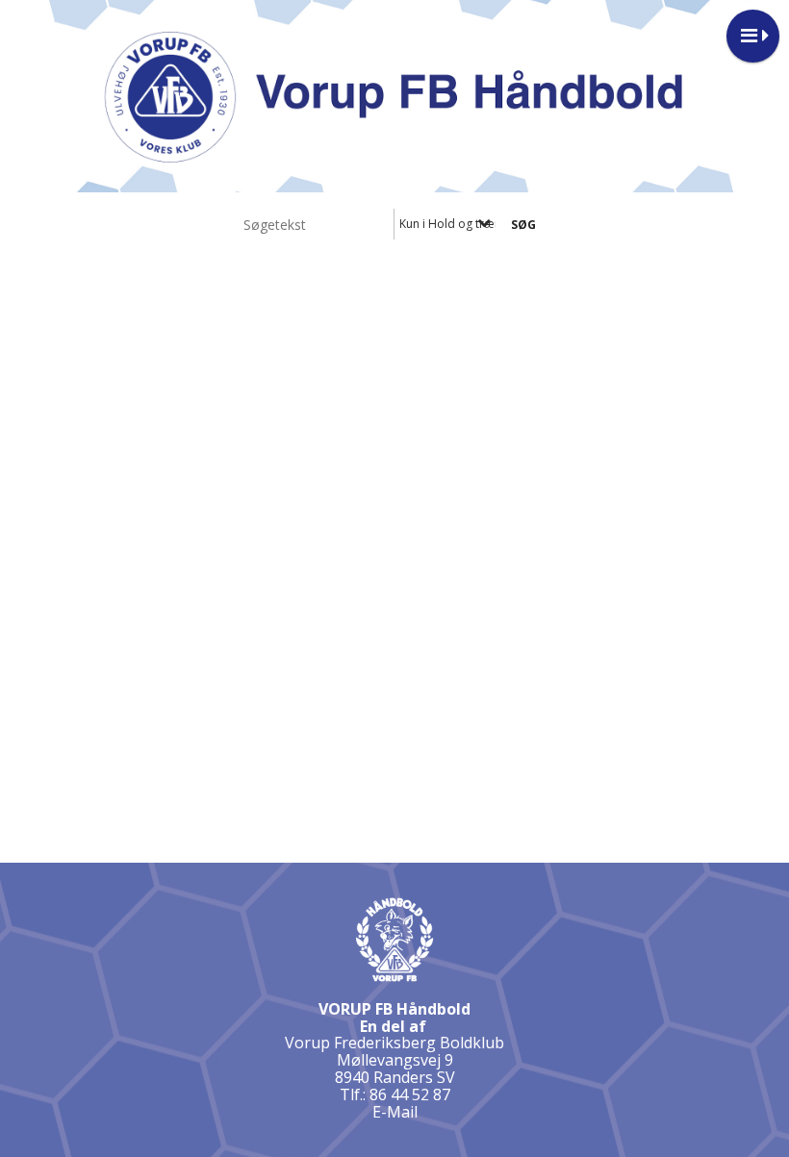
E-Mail (395, 1111)
